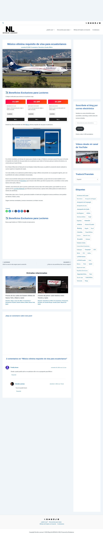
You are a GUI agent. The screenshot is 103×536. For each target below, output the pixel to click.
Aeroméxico (41, 47)
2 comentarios (34, 47)
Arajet (89, 216)
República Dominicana (82, 270)
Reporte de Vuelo (81, 267)
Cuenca (79, 235)
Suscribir (80, 128)
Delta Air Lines (86, 235)
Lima (90, 260)
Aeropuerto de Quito (11, 302)
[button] (3, 23)
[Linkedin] (95, 23)
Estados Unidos (81, 243)
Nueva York (32, 302)
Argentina (79, 220)
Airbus (88, 213)
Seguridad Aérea (81, 274)
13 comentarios (57, 300)
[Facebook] (88, 23)
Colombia (79, 232)
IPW (84, 253)
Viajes (12, 300)
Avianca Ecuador (89, 224)
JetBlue (89, 253)
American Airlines (81, 216)
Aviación (8, 300)
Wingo (86, 280)
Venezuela (79, 280)
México (51, 47)
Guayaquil (88, 249)
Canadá (55, 302)
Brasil (92, 228)
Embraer (88, 239)
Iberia (78, 253)
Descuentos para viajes (63, 29)
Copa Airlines (89, 232)
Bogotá (86, 228)
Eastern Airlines (21, 302)
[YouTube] (90, 23)
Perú (84, 264)
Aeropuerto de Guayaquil (84, 202)
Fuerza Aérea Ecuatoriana (83, 246)
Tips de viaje (80, 277)
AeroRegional (80, 213)
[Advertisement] (51, 10)
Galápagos (79, 249)
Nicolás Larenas (20, 384)
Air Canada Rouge (47, 302)
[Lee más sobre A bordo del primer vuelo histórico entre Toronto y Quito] (53, 284)
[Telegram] (100, 23)
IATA (94, 249)
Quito (7, 304)
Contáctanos (96, 29)
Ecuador (47, 47)
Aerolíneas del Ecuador (82, 195)
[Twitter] (86, 23)
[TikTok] (97, 23)
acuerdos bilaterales (19, 188)
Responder (14, 374)
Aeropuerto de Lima (82, 205)
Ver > (15, 119)
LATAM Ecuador (81, 260)
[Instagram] (93, 23)
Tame (90, 274)
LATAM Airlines (81, 256)
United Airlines (89, 277)
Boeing (79, 228)
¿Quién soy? (49, 29)
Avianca (79, 224)
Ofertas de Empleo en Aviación (82, 29)
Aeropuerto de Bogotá (90, 198)
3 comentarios (26, 300)
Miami (26, 302)
